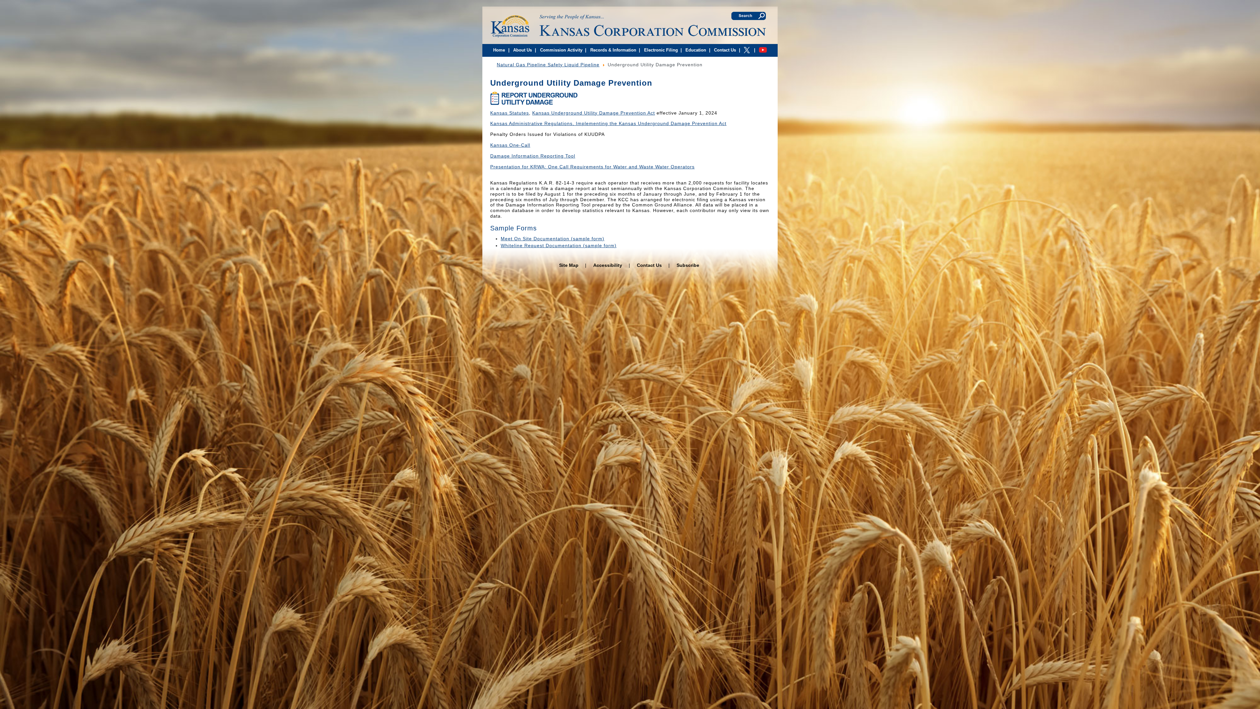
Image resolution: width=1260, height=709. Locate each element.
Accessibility (607, 265)
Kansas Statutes (509, 113)
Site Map (568, 265)
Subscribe (688, 265)
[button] (509, 51)
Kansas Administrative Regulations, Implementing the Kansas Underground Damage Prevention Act (608, 123)
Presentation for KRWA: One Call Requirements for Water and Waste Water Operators (592, 166)
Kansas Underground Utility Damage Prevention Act (593, 113)
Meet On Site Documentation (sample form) (552, 238)
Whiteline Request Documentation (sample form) (559, 245)
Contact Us (649, 265)
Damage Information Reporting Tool (532, 156)
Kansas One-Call (510, 145)
